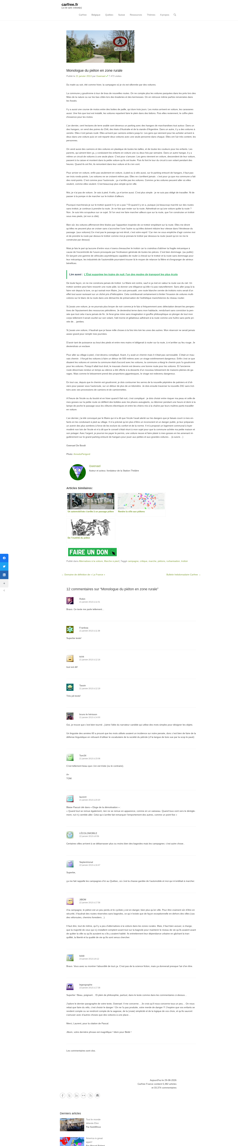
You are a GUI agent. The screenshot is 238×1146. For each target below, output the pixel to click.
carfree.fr (70, 4)
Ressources (136, 14)
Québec (109, 14)
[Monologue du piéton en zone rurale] (131, 46)
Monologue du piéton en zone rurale (94, 70)
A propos (164, 14)
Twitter (69, 1095)
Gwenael (100, 76)
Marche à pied (111, 561)
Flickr (83, 1095)
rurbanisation (173, 561)
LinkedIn (76, 1095)
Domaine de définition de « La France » (83, 574)
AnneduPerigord (82, 454)
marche (152, 561)
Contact (97, 1095)
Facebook (62, 1095)
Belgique (95, 14)
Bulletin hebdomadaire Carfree (183, 574)
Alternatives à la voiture (91, 561)
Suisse (121, 14)
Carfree (83, 14)
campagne (133, 561)
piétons (161, 561)
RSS (90, 1095)
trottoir (184, 561)
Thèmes (151, 14)
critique (143, 561)
